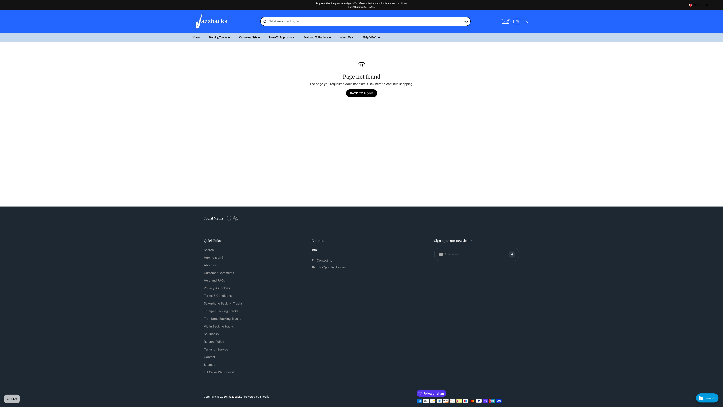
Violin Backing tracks (219, 326)
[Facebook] (229, 218)
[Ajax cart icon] (517, 21)
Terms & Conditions (218, 296)
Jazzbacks (235, 396)
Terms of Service (216, 349)
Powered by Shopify (256, 396)
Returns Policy (214, 342)
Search (209, 250)
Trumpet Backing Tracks (221, 311)
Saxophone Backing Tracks (223, 303)
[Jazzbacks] (211, 21)
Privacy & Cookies (217, 288)
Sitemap (209, 364)
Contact (209, 357)
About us (210, 265)
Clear (465, 21)
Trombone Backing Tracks (222, 319)
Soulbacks (211, 334)
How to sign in (214, 257)
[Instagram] (236, 218)
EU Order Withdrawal (219, 372)
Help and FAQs (214, 280)
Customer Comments (219, 273)
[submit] (512, 254)
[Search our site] (265, 21)
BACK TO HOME (361, 93)
